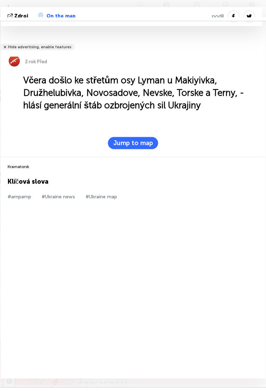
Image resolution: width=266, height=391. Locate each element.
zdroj (21, 16)
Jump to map (133, 143)
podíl (218, 16)
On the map (61, 16)
